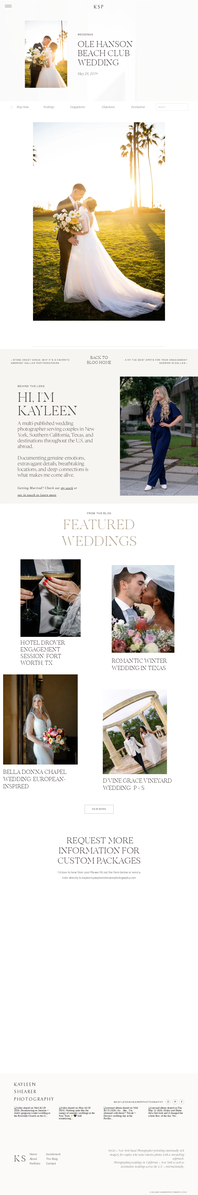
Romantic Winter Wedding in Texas (139, 665)
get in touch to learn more (37, 495)
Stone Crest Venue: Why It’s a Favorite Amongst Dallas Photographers (40, 361)
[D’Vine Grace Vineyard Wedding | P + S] (135, 732)
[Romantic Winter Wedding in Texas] (143, 609)
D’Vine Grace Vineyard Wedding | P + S (137, 785)
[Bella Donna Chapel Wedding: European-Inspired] (40, 720)
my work (67, 488)
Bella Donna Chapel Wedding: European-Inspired (35, 780)
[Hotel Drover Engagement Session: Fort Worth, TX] (50, 598)
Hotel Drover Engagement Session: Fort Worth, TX (42, 653)
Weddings (85, 34)
